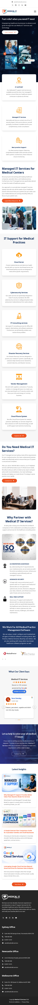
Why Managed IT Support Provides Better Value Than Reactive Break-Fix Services (18, 796)
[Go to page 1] (17, 719)
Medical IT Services (19, 679)
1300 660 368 (8, 937)
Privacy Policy (25, 1002)
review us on (18, 691)
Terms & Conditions (14, 1002)
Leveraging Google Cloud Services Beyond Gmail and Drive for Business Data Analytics (18, 867)
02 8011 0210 (8, 940)
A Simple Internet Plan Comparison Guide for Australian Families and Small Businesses (19, 831)
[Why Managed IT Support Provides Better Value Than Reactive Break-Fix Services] (19, 783)
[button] (35, 11)
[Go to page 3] (20, 719)
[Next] (5, 659)
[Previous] (3, 659)
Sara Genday (16, 698)
